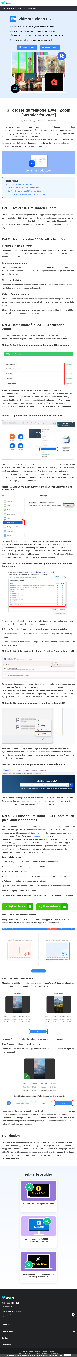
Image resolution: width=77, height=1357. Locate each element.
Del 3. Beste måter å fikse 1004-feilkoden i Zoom (25, 191)
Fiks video (18, 8)
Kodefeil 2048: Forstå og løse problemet (38, 1204)
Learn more (58, 1355)
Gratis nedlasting (29, 47)
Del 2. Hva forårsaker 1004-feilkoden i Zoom (23, 188)
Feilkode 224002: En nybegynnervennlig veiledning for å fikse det (38, 1276)
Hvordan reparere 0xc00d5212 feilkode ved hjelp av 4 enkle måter (38, 1240)
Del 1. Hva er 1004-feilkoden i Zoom (20, 184)
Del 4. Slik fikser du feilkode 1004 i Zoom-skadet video (27, 194)
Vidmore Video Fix (35, 19)
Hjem (3, 8)
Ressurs (10, 8)
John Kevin (27, 120)
